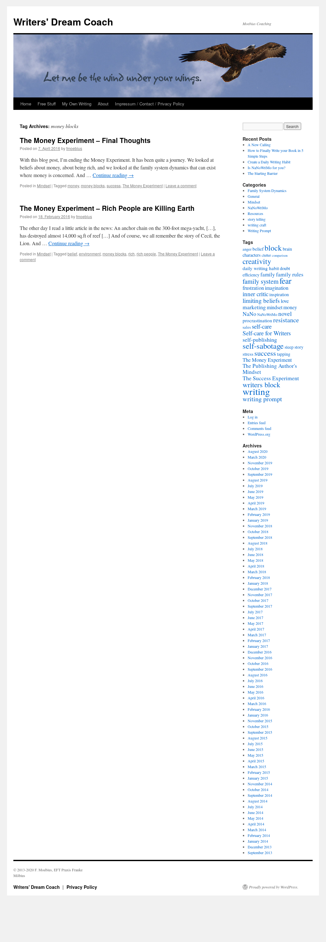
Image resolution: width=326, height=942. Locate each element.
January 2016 (258, 714)
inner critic (255, 294)
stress (248, 354)
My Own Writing (76, 104)
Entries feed (257, 422)
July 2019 (255, 485)
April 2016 (256, 697)
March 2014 (257, 829)
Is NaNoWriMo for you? (266, 167)
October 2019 (258, 468)
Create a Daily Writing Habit (269, 161)
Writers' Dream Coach (63, 21)
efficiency (251, 275)
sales (247, 327)
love (285, 300)
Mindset (44, 185)
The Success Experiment (271, 378)
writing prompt (262, 399)
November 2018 (260, 525)
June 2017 (255, 617)
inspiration (279, 294)
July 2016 (255, 680)
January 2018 (258, 583)
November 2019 (260, 462)
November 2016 (260, 657)
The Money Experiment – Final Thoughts (85, 140)
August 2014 (257, 800)
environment (90, 253)
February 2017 (259, 640)
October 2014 (258, 789)
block (273, 248)
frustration (253, 287)
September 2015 (260, 732)
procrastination (257, 320)
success (114, 185)
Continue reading (113, 175)
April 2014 (256, 823)
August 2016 (257, 674)
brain (287, 249)
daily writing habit (261, 268)
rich (131, 253)
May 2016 (255, 692)
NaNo (249, 314)
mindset (274, 307)
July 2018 (255, 548)
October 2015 (258, 726)
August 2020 (257, 451)
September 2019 (260, 474)
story (298, 347)
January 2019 (258, 520)
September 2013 (260, 852)
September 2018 (260, 537)
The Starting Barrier (263, 173)
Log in (253, 416)
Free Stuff (47, 104)
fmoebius (74, 148)
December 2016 (260, 651)
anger (247, 249)
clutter (266, 255)
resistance (286, 320)
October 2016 (258, 663)
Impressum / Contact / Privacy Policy (149, 104)
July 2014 (255, 806)
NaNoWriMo (258, 207)
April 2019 (256, 502)
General (253, 196)
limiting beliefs (261, 300)
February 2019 (259, 514)
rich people (146, 253)
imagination (276, 287)
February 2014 (259, 835)
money (73, 185)
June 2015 (255, 749)
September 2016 (260, 669)
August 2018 (257, 543)
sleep (289, 347)
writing (256, 391)
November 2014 (260, 783)
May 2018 (255, 560)
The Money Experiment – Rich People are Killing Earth (107, 208)
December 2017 (260, 588)
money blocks (93, 185)
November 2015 (260, 720)
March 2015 (257, 766)
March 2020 (257, 457)
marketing (254, 307)
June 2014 (255, 812)
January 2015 (258, 778)
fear (285, 280)
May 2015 (255, 755)
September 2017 (260, 606)
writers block (261, 384)
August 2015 (257, 737)
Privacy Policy (82, 887)
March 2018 (257, 571)
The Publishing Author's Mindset (270, 368)
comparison (279, 255)
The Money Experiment (143, 185)
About (103, 104)
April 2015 (256, 760)
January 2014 (258, 841)
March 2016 (257, 703)
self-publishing (260, 339)
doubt (285, 268)
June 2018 (255, 554)
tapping (283, 354)
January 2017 (258, 646)
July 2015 (255, 743)
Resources (255, 213)
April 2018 (256, 565)
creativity (257, 261)
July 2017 (255, 611)
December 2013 (260, 846)
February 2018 (259, 577)
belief (72, 253)
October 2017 (258, 600)
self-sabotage (263, 345)
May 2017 (255, 623)
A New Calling (259, 144)
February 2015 (259, 772)
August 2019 (257, 479)
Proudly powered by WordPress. (273, 886)
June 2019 (255, 491)
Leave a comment (181, 185)
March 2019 (257, 508)
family (267, 274)
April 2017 (256, 629)
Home (25, 104)
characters (252, 255)
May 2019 (255, 497)
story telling (257, 219)
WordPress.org (259, 434)
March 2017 (257, 634)
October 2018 (258, 531)
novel (285, 313)
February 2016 (259, 709)
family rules (289, 274)
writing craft (257, 224)
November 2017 (260, 594)
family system (261, 281)
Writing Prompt (259, 230)
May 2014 (255, 818)
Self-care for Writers (267, 333)
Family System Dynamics (267, 190)
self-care (262, 326)
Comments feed (259, 428)
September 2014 (260, 795)
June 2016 (255, 686)
